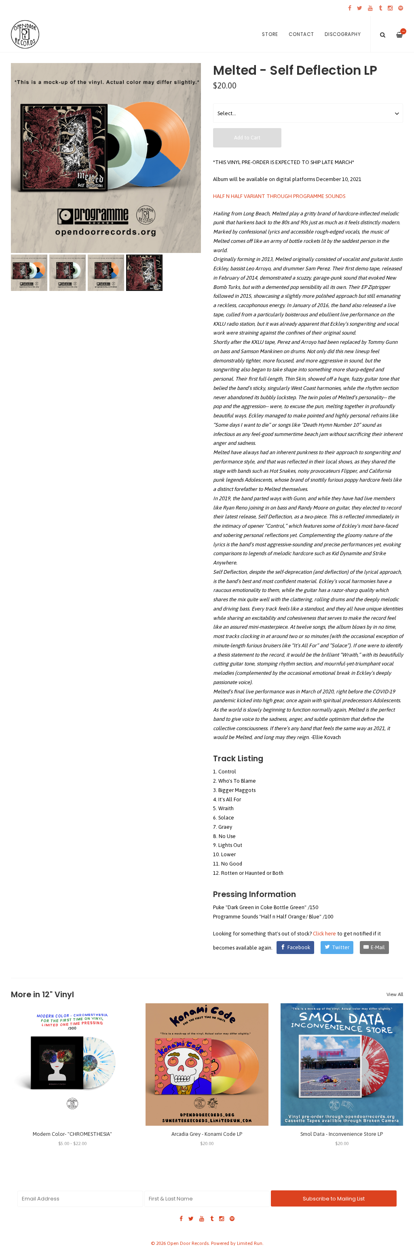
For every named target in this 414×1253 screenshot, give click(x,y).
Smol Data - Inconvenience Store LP (341, 1134)
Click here (324, 934)
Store (270, 34)
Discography (343, 34)
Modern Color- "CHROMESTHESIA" (72, 1134)
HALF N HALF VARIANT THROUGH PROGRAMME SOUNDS (279, 196)
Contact (301, 34)
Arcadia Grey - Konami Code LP (206, 1134)
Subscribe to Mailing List (334, 1198)
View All (395, 994)
